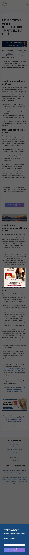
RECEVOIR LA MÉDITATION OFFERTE (14, 549)
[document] (14, 277)
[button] (27, 526)
